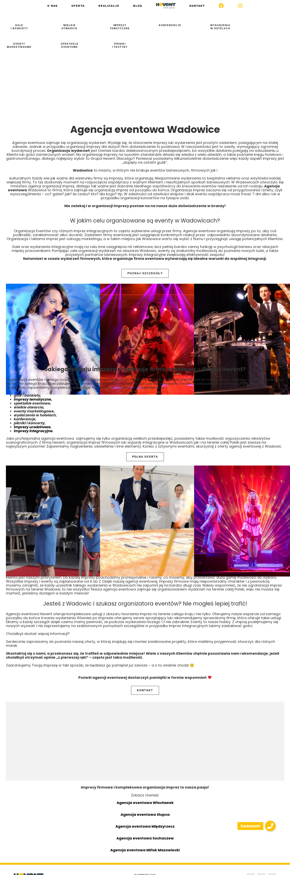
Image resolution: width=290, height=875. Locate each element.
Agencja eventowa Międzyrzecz (145, 826)
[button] (270, 826)
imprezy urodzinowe (32, 426)
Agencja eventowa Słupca (145, 814)
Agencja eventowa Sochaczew (145, 838)
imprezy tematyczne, (33, 399)
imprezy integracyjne (33, 430)
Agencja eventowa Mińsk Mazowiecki (145, 850)
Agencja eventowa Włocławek (145, 802)
